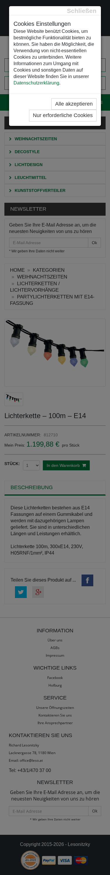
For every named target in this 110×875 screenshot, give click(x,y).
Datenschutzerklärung (36, 82)
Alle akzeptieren (74, 104)
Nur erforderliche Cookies (63, 115)
